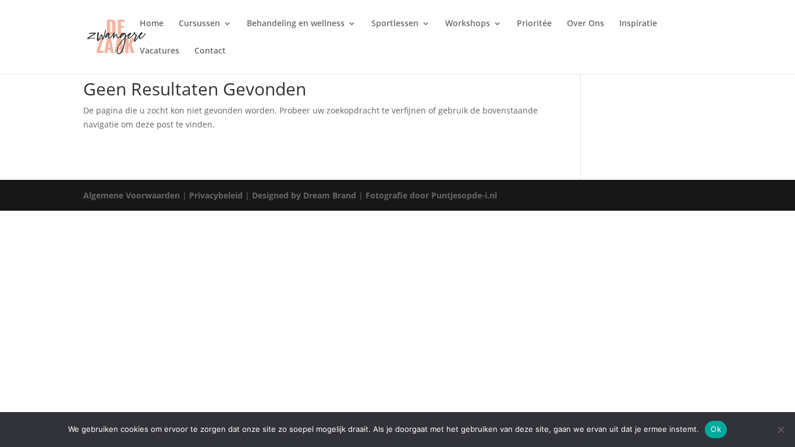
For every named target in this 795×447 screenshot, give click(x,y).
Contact (210, 51)
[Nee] (780, 429)
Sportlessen (394, 24)
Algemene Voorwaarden (131, 195)
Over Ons (585, 24)
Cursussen (199, 24)
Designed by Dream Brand (304, 195)
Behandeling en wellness (296, 24)
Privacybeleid (216, 195)
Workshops (467, 24)
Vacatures (159, 51)
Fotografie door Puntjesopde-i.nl (431, 195)
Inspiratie (638, 24)
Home (152, 24)
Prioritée (534, 24)
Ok (716, 429)
